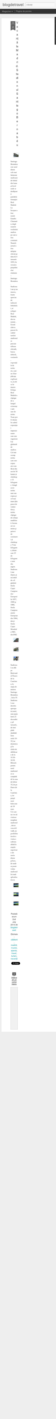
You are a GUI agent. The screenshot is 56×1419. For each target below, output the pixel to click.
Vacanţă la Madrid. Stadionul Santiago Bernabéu (17, 84)
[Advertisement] (32, 64)
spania (14, 950)
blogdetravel (14, 928)
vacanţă (14, 958)
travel (14, 953)
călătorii (14, 939)
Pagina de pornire (24, 11)
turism (14, 956)
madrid (14, 945)
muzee (14, 947)
